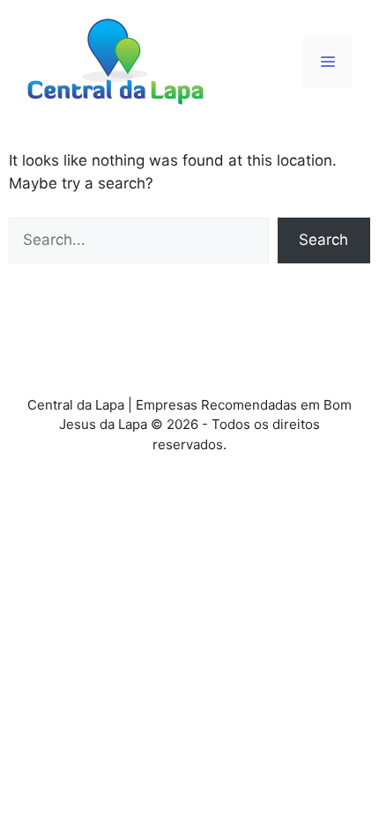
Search (323, 239)
